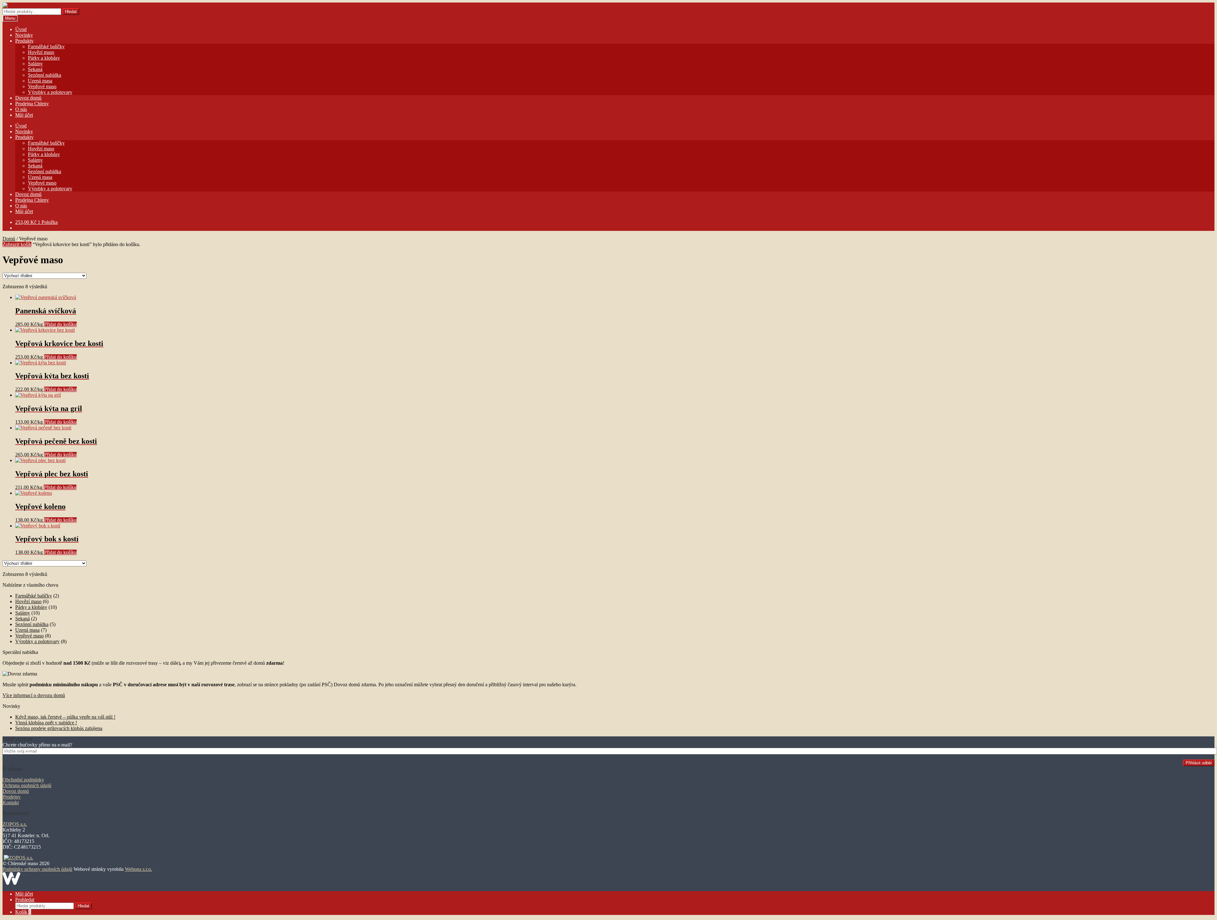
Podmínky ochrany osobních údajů (37, 869)
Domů (9, 238)
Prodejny (12, 796)
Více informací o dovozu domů (34, 695)
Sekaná (35, 69)
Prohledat (24, 899)
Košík (23, 912)
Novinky (24, 35)
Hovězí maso (41, 52)
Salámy (35, 63)
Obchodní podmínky (23, 779)
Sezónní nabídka (44, 75)
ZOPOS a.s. (15, 824)
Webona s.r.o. (138, 869)
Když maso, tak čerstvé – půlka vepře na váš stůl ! (65, 717)
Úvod (21, 29)
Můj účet (24, 115)
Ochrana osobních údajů (27, 785)
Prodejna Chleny (32, 103)
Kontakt (11, 802)
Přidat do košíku (60, 324)
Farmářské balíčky (46, 46)
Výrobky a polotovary (50, 92)
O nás (21, 109)
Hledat (71, 11)
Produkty (24, 40)
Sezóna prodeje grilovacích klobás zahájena (58, 728)
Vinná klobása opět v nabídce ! (46, 722)
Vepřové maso (42, 86)
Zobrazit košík (17, 244)
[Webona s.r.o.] (11, 883)
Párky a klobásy (44, 58)
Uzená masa (40, 80)
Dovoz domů (28, 98)
